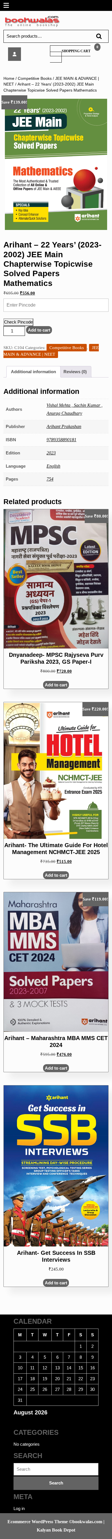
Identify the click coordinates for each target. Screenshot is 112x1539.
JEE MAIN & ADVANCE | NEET (51, 351)
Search (96, 36)
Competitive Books (35, 78)
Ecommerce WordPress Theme (37, 1521)
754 (50, 479)
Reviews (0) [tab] (75, 371)
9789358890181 (61, 439)
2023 (51, 452)
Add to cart (39, 330)
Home (8, 78)
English (53, 466)
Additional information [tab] (33, 371)
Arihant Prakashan (64, 426)
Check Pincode (18, 322)
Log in (19, 1508)
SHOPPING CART (76, 51)
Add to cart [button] (56, 684)
